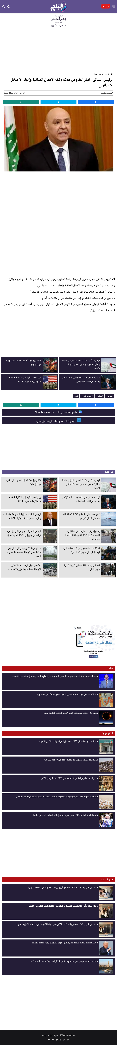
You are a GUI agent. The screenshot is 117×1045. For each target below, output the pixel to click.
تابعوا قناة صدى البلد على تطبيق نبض (56, 421)
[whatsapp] (21, 102)
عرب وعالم (97, 74)
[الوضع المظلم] (8, 7)
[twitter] (59, 102)
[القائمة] (113, 7)
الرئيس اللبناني (87, 396)
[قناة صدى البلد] (58, 6)
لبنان (76, 396)
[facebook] (96, 102)
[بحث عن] (3, 7)
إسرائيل (110, 396)
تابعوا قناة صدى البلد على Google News (56, 412)
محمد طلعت (105, 93)
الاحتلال (100, 396)
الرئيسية (107, 74)
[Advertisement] (58, 51)
